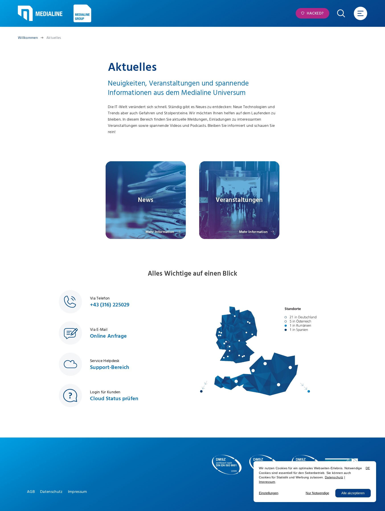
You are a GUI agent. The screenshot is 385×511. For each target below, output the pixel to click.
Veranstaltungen (239, 200)
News (145, 200)
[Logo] (40, 13)
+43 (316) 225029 (110, 305)
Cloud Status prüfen (114, 398)
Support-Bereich (109, 367)
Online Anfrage (108, 336)
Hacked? (315, 13)
